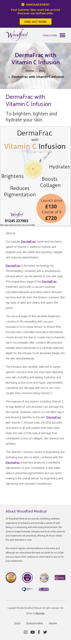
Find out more (35, 22)
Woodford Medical (17, 35)
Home (30, 71)
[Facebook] (39, 632)
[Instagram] (25, 632)
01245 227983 (50, 35)
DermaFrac (28, 241)
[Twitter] (45, 632)
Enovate (40, 613)
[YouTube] (32, 632)
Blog (42, 71)
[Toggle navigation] (62, 36)
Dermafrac (13, 462)
